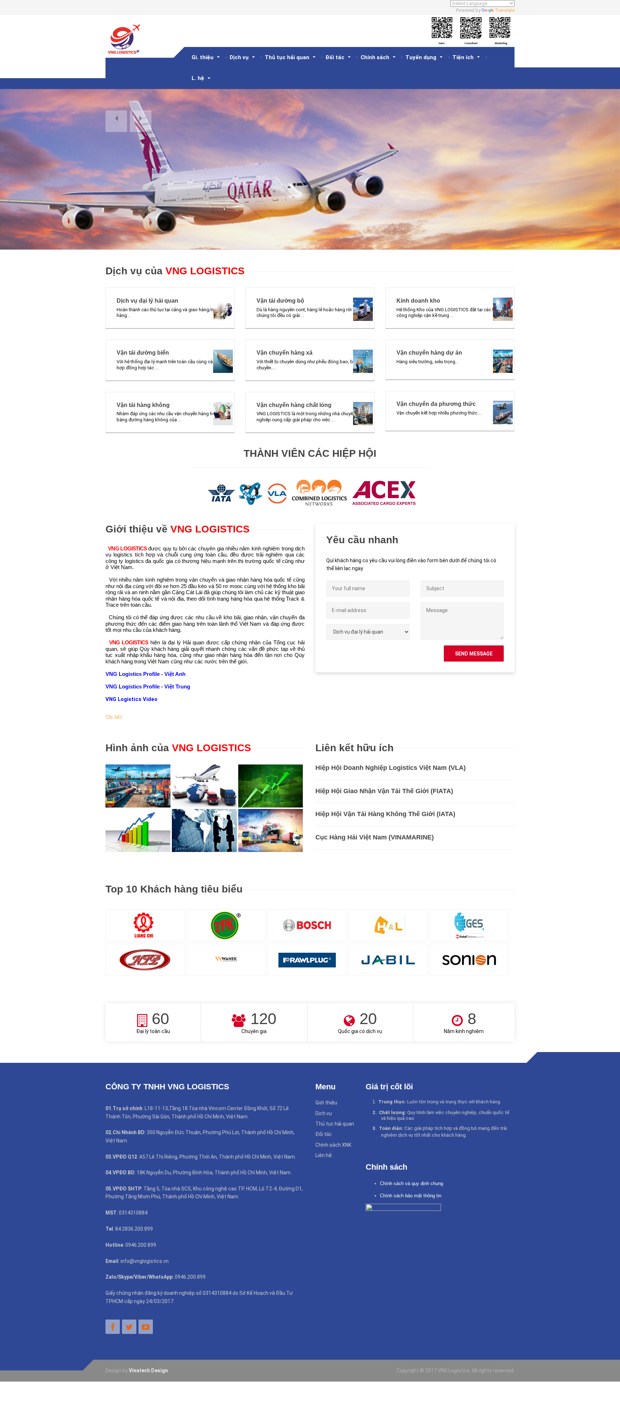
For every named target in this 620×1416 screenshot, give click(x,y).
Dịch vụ (239, 57)
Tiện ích (463, 57)
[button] (116, 121)
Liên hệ (323, 1155)
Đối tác (334, 57)
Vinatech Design (148, 1370)
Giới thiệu (326, 1102)
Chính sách (375, 57)
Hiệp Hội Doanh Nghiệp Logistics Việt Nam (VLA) (390, 767)
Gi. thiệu (202, 57)
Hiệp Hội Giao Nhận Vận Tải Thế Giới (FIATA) (384, 791)
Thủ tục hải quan (287, 57)
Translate (505, 10)
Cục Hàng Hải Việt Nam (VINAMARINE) (374, 837)
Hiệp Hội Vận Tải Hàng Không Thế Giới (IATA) (385, 814)
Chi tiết (113, 717)
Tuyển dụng (420, 57)
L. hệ (198, 78)
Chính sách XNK (333, 1145)
